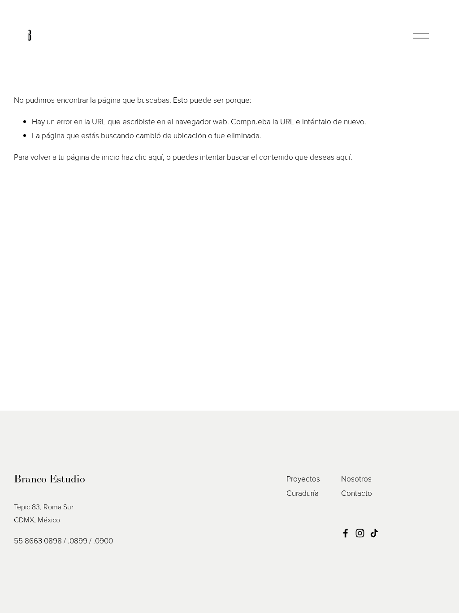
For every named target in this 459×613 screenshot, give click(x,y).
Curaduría (302, 492)
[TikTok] (374, 533)
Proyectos (303, 478)
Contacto (356, 492)
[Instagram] (359, 533)
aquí (343, 156)
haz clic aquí (142, 156)
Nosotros (356, 478)
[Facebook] (345, 533)
